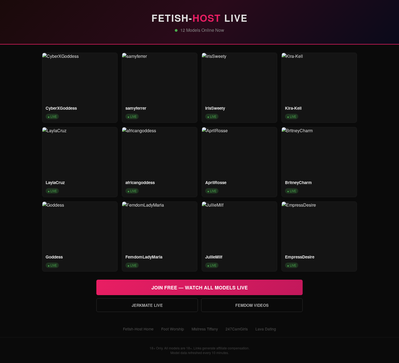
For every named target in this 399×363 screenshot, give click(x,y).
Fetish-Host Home (138, 329)
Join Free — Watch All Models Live (199, 287)
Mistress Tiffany (205, 329)
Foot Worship (172, 329)
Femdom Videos (252, 305)
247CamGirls (237, 329)
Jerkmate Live (147, 305)
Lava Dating (265, 329)
